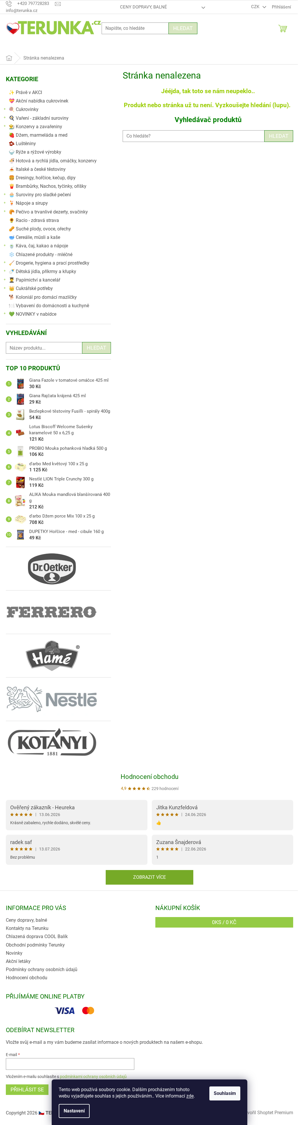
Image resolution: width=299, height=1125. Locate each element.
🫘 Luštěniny (22, 143)
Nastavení (74, 1111)
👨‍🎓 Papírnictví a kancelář (34, 280)
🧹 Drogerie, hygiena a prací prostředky (49, 263)
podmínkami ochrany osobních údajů (93, 1076)
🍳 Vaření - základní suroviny (39, 118)
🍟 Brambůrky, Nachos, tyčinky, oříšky (47, 186)
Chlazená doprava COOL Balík (37, 936)
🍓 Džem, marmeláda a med (38, 135)
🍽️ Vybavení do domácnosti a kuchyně (49, 305)
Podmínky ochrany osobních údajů (41, 969)
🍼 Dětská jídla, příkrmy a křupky (42, 271)
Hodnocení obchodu (149, 776)
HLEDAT (278, 136)
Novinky (14, 953)
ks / (224, 922)
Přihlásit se (27, 1089)
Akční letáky (18, 961)
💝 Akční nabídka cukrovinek (38, 101)
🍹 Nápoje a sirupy (28, 203)
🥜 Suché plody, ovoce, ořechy (40, 229)
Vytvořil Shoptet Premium (267, 1112)
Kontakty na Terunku (27, 928)
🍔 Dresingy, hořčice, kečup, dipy (42, 177)
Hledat (183, 28)
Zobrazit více (149, 877)
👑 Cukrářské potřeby (31, 288)
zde (190, 1096)
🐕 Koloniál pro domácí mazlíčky (43, 297)
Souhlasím (225, 1093)
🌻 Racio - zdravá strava (34, 220)
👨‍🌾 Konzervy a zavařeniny (35, 126)
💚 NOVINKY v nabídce (32, 314)
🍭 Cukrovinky (24, 109)
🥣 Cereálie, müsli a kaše (34, 237)
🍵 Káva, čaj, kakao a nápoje (38, 246)
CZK (255, 6)
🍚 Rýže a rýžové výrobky (35, 152)
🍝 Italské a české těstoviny (37, 169)
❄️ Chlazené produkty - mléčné (40, 254)
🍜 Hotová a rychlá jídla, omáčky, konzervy (53, 161)
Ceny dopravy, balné (143, 7)
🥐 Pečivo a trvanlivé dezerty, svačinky (48, 212)
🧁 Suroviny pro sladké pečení (40, 194)
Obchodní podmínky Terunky (35, 945)
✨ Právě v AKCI (25, 92)
